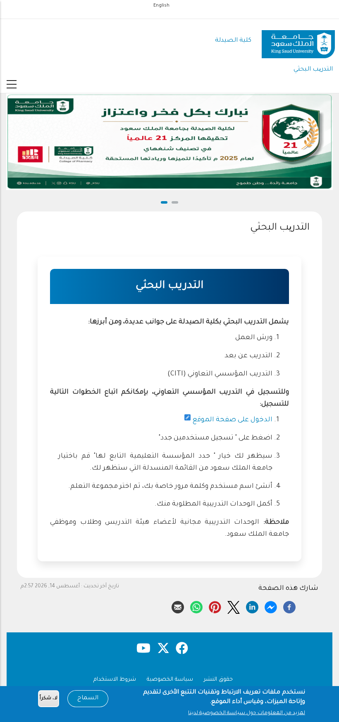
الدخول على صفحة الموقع (232, 420)
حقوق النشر (218, 680)
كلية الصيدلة (233, 40)
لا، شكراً (48, 698)
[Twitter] (233, 605)
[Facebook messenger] (271, 605)
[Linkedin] (252, 605)
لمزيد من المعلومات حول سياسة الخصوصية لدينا (246, 713)
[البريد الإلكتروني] (178, 605)
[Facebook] (289, 605)
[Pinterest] (215, 605)
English (161, 5)
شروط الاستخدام (114, 680)
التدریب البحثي (313, 69)
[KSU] (298, 41)
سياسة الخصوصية (170, 680)
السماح (87, 698)
